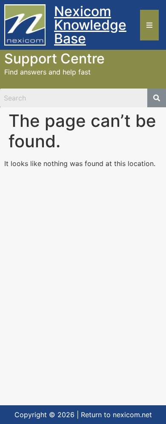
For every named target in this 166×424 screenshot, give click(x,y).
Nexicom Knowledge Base (90, 25)
